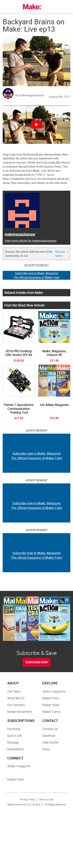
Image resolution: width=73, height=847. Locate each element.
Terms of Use (46, 799)
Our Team (14, 691)
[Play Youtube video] (36, 125)
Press (46, 749)
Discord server (60, 254)
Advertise (48, 735)
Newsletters (15, 749)
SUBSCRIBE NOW (37, 662)
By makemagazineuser (29, 95)
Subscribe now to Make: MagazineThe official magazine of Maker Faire (37, 275)
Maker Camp (51, 711)
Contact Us (50, 729)
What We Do (15, 698)
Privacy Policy (27, 799)
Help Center (50, 742)
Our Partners (16, 705)
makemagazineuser (20, 234)
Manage (13, 742)
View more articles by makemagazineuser (31, 241)
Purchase (13, 729)
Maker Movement (19, 711)
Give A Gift (14, 735)
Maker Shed (50, 705)
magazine (53, 691)
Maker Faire (50, 698)
